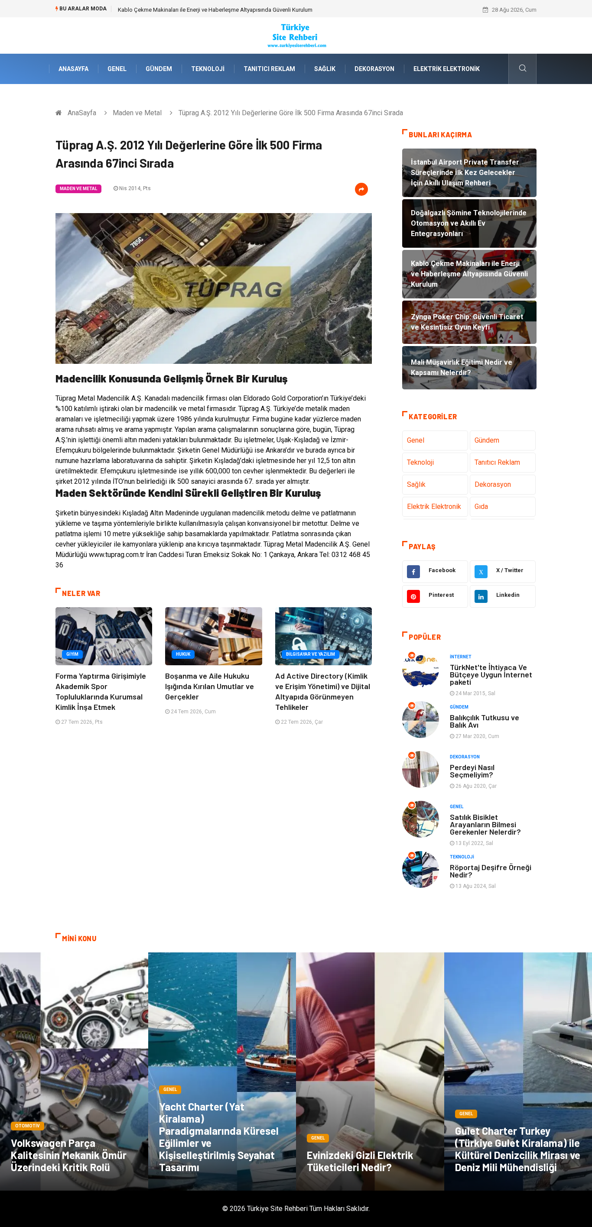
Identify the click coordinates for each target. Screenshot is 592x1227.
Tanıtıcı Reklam (269, 68)
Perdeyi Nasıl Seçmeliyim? (472, 770)
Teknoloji (207, 68)
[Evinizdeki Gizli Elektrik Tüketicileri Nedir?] (370, 1071)
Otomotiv (27, 1125)
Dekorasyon (374, 68)
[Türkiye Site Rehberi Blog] (296, 35)
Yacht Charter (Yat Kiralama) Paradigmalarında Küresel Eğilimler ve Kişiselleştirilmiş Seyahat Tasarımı (219, 1136)
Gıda (481, 506)
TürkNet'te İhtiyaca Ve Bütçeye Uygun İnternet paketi (491, 674)
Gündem (159, 68)
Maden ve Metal (137, 113)
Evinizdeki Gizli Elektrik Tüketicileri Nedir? (360, 1161)
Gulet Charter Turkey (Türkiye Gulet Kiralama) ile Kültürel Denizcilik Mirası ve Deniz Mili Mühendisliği (517, 1148)
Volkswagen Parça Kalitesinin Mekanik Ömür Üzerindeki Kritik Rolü (69, 1154)
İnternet (461, 656)
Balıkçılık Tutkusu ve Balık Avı (484, 720)
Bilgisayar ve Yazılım (310, 654)
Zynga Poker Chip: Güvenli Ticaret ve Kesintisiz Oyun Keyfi (189, 9)
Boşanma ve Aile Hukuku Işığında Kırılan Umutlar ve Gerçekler (209, 686)
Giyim (72, 654)
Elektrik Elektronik (446, 68)
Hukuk (183, 654)
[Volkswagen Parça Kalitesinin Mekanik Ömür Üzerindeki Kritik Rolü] (74, 1071)
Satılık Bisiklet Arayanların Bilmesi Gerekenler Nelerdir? (485, 824)
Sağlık (324, 68)
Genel (117, 68)
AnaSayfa (73, 68)
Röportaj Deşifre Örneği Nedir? (490, 870)
